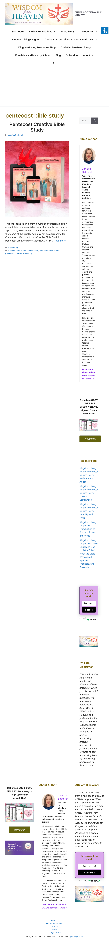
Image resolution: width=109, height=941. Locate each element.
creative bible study (17, 250)
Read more (60, 240)
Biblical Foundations (40, 31)
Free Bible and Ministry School (32, 55)
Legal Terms (55, 932)
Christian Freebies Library (76, 47)
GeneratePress (75, 936)
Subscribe (72, 55)
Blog (58, 55)
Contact (54, 926)
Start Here (18, 31)
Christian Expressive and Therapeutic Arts (69, 39)
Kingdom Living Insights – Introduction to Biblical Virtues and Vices (87, 529)
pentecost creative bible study (18, 253)
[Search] (94, 121)
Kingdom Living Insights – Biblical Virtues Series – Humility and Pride (88, 511)
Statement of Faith (54, 923)
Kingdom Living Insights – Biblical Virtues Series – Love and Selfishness (88, 493)
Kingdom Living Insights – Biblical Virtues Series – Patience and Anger (88, 475)
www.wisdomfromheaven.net (54, 908)
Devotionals (87, 31)
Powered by (82, 619)
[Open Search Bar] (54, 63)
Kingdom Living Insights (25, 39)
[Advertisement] (54, 87)
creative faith (32, 250)
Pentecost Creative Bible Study (37, 127)
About (86, 55)
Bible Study (67, 31)
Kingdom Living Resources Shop (37, 47)
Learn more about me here (54, 904)
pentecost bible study (49, 250)
